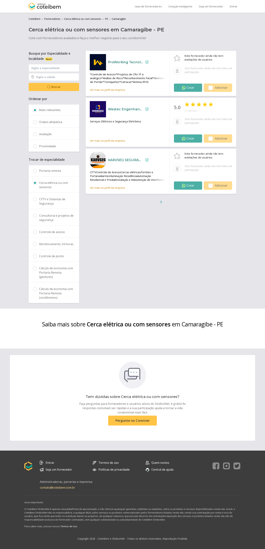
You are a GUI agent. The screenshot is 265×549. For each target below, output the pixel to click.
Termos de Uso (69, 526)
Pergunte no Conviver (132, 420)
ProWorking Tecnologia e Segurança (125, 62)
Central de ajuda (162, 469)
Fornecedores (52, 19)
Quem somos (160, 463)
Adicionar (221, 88)
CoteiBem (34, 19)
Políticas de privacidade (114, 469)
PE (106, 19)
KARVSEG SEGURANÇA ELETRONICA (125, 160)
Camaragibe (119, 19)
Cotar (190, 88)
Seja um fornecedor (59, 469)
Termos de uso (108, 463)
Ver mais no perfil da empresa (107, 90)
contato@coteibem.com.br (57, 488)
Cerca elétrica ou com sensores (82, 19)
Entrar (50, 463)
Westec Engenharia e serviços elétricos (125, 109)
